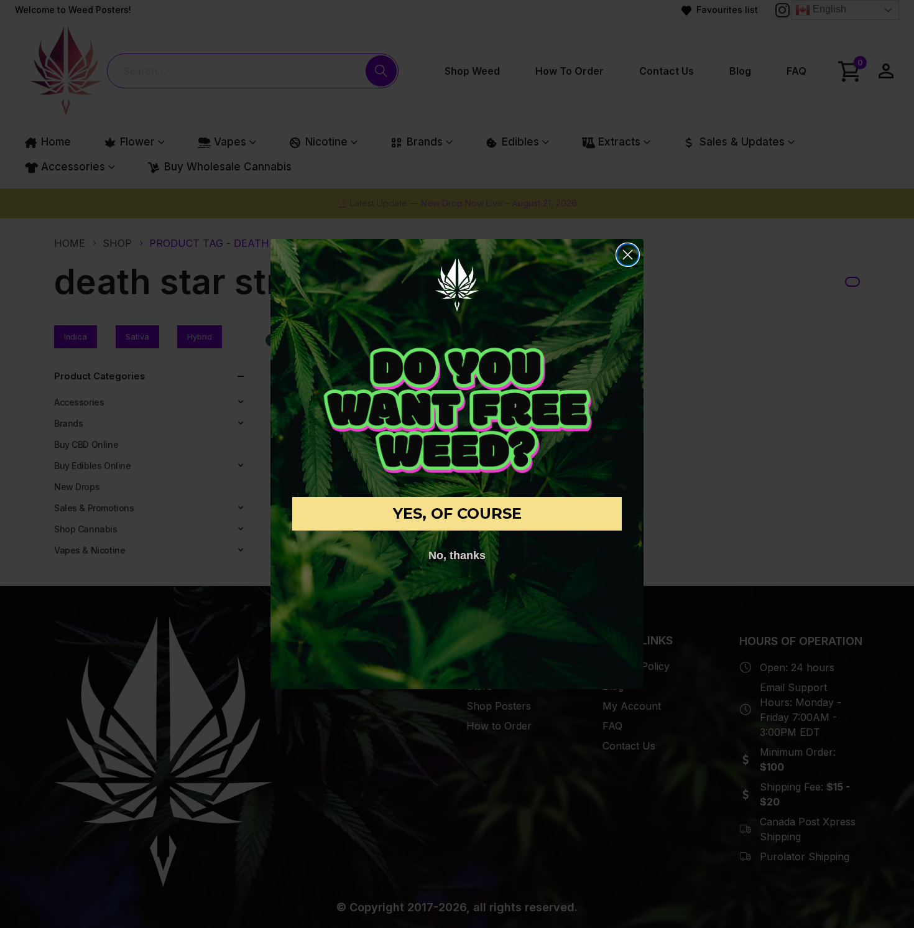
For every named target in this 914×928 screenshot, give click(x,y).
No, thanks (457, 555)
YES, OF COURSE (457, 513)
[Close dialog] (628, 255)
